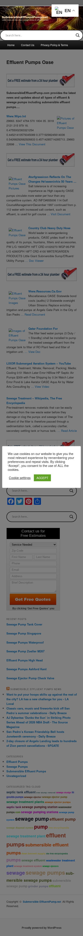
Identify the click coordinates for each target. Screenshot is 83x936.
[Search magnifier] (78, 35)
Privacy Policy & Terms (54, 45)
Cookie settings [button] (20, 478)
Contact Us (27, 45)
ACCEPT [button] (42, 478)
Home (11, 45)
